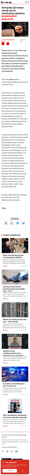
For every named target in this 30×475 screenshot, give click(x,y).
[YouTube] (16, 451)
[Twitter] (7, 451)
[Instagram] (11, 451)
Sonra (22, 470)
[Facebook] (3, 451)
